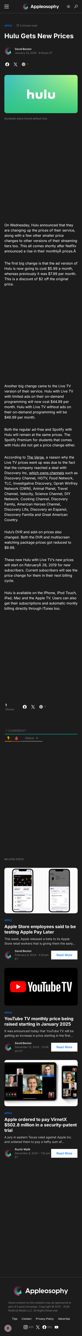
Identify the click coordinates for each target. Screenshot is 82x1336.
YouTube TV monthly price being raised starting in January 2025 (38, 1021)
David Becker (23, 49)
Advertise (64, 1318)
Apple (8, 25)
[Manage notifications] (7, 1328)
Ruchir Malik (22, 1149)
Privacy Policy (45, 1318)
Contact (26, 1318)
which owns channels (46, 473)
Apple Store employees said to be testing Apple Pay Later (40, 929)
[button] (6, 6)
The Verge (35, 457)
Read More (64, 955)
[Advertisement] (41, 170)
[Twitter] (38, 1327)
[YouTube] (56, 1327)
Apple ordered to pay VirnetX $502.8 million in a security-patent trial (40, 1125)
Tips (14, 1318)
